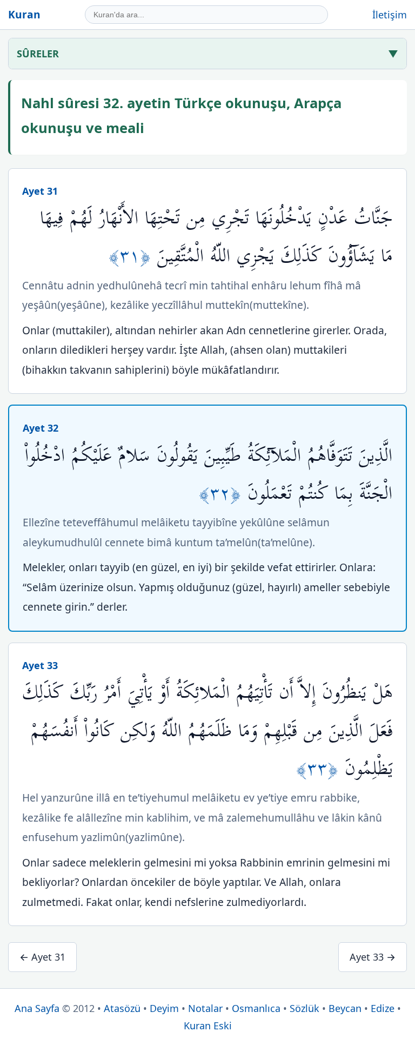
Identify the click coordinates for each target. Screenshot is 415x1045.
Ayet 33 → (373, 956)
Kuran (24, 14)
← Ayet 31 (42, 956)
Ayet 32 (40, 427)
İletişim (389, 14)
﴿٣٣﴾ (320, 768)
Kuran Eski (208, 1025)
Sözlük (304, 1008)
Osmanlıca (256, 1008)
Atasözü (122, 1008)
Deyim (164, 1008)
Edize (382, 1008)
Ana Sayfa (37, 1008)
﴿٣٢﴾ (223, 493)
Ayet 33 (40, 665)
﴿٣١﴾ (133, 256)
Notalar (205, 1008)
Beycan (345, 1008)
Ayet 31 (40, 190)
